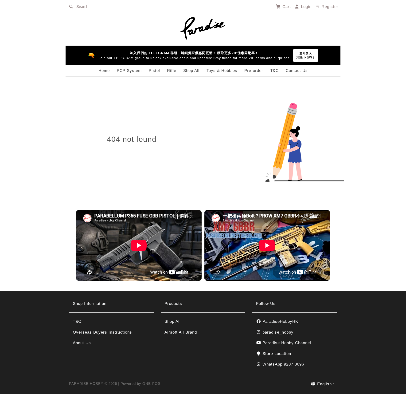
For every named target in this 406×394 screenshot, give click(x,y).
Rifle (171, 70)
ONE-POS (151, 384)
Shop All (191, 70)
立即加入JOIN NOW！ (305, 55)
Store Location (276, 353)
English (324, 384)
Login (306, 6)
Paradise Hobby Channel (286, 343)
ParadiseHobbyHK (279, 321)
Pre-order (253, 70)
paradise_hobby (277, 332)
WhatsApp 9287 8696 (282, 364)
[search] (71, 6)
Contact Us (297, 70)
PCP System (129, 70)
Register (329, 6)
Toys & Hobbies (222, 70)
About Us (82, 343)
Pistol (154, 70)
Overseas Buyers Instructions (102, 332)
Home (104, 70)
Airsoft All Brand (180, 332)
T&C (274, 70)
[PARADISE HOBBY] (203, 27)
